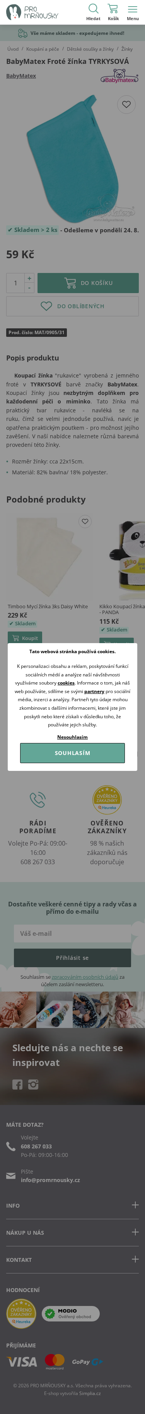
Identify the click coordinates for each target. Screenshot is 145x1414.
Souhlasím (72, 753)
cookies (66, 683)
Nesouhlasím (72, 737)
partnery (94, 691)
